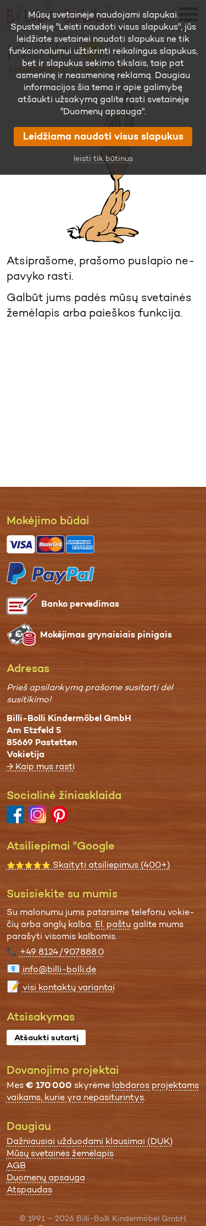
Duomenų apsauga (46, 1177)
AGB (16, 1165)
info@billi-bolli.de (59, 969)
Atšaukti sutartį (46, 1037)
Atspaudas (29, 1189)
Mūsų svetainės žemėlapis (60, 1153)
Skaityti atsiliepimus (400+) (88, 864)
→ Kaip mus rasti (41, 766)
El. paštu (113, 924)
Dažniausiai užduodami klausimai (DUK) (90, 1141)
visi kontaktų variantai (69, 987)
